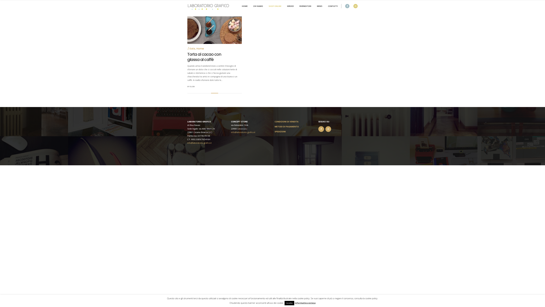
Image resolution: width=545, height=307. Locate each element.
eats (192, 48)
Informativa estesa (305, 302)
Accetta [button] (289, 303)
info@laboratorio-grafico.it (199, 143)
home (200, 48)
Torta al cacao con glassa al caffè (204, 57)
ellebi (192, 86)
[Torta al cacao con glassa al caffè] (214, 18)
